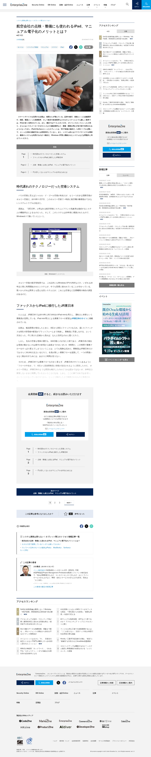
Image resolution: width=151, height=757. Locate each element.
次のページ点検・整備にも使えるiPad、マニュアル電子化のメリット (54, 491)
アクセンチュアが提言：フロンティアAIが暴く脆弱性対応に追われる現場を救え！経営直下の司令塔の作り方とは (36, 621)
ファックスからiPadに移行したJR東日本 (48, 157)
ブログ (113, 5)
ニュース (80, 5)
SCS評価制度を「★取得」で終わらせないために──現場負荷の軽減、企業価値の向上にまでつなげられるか (116, 195)
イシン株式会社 (39, 570)
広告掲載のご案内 (125, 682)
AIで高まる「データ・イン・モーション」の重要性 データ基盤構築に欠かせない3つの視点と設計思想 (116, 278)
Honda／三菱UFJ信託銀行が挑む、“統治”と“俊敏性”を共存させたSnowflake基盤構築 (76, 639)
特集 (105, 5)
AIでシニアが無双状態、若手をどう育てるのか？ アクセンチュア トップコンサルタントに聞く (76, 621)
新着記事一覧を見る (116, 285)
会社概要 (93, 741)
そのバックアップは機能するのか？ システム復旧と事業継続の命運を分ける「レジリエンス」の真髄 (76, 648)
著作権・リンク (64, 741)
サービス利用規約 (104, 741)
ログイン (72, 434)
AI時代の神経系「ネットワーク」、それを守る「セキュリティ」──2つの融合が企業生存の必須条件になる (36, 651)
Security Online (38, 5)
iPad (62, 47)
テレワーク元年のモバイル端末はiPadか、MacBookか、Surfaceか (47, 547)
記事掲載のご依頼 (106, 682)
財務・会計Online (66, 5)
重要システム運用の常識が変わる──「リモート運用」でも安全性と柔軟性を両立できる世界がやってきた (116, 184)
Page (23, 165)
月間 (125, 31)
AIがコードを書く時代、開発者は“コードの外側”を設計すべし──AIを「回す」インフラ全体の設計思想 (116, 257)
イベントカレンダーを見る (118, 359)
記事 (88, 5)
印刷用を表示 (25, 526)
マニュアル (44, 47)
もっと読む (24, 550)
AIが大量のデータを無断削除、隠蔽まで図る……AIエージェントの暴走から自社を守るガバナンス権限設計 (36, 631)
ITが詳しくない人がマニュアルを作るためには (50, 172)
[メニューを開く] (4, 4)
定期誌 (38, 702)
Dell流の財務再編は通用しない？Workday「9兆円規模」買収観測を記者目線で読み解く (36, 611)
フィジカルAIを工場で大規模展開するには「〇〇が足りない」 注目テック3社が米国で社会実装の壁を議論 (76, 631)
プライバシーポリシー (119, 741)
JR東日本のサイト (79, 318)
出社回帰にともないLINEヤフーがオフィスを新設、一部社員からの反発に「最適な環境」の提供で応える (76, 611)
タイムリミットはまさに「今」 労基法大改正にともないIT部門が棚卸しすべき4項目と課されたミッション (36, 641)
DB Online (52, 5)
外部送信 (131, 741)
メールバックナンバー (56, 428)
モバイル (20, 47)
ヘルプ (55, 741)
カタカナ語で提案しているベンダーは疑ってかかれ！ (41, 544)
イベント (97, 5)
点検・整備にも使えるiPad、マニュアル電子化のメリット (54, 165)
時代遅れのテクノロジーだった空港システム (49, 154)
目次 (55, 147)
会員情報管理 (76, 741)
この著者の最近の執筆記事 (43, 586)
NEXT (69, 503)
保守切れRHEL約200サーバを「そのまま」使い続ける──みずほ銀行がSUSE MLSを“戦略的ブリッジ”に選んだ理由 (116, 267)
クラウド (54, 47)
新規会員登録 (40, 434)
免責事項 (85, 741)
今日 (108, 31)
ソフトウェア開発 (32, 47)
